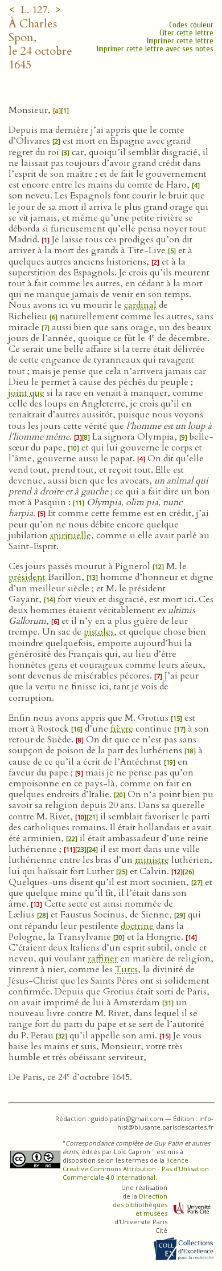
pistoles (99, 632)
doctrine (137, 926)
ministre (152, 860)
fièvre (121, 728)
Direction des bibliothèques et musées (140, 1204)
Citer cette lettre (186, 33)
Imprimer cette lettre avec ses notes (155, 49)
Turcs (126, 969)
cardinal (140, 305)
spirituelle (70, 535)
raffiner (103, 958)
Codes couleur (191, 25)
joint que (26, 393)
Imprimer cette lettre (180, 41)
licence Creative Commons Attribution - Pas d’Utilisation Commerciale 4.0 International (136, 1168)
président (27, 577)
